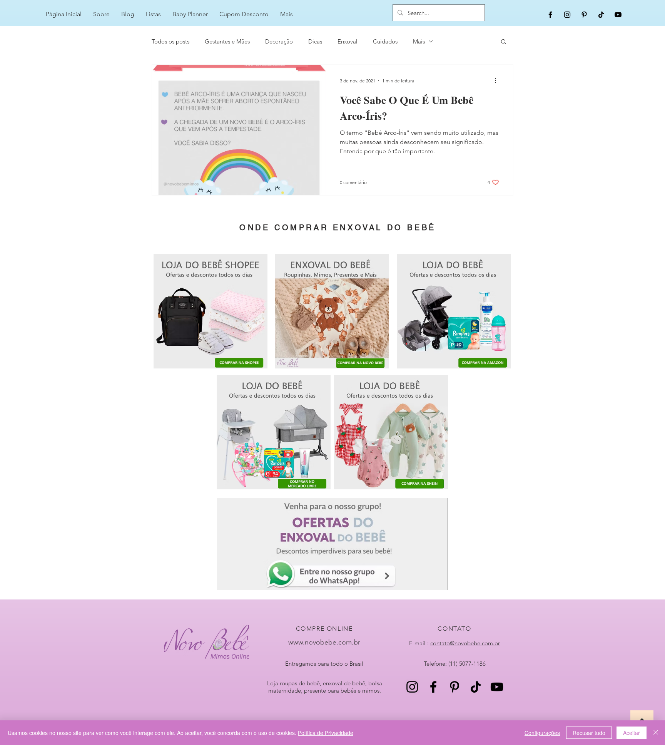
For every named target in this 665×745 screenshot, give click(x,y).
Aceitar (631, 733)
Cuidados (385, 41)
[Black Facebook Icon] (550, 14)
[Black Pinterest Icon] (584, 14)
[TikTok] (601, 14)
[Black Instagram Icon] (567, 14)
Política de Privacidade (325, 733)
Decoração (279, 41)
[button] (503, 42)
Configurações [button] (542, 733)
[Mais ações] (498, 80)
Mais (419, 41)
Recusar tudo (589, 733)
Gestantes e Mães (227, 41)
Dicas (315, 41)
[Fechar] (655, 733)
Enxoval (348, 41)
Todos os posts (170, 41)
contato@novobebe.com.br (465, 643)
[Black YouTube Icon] (618, 14)
